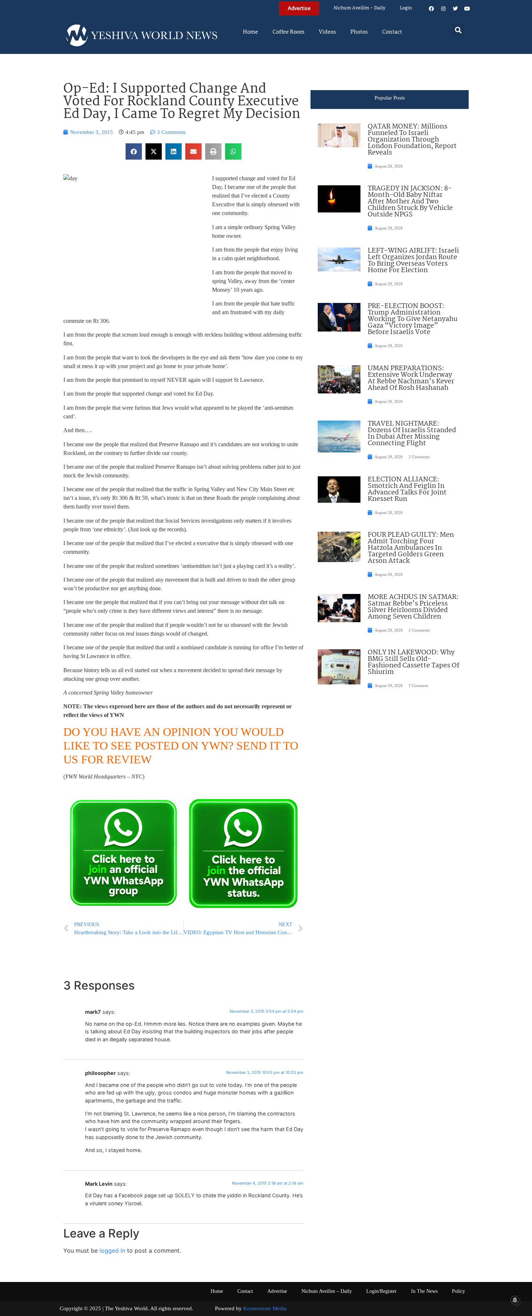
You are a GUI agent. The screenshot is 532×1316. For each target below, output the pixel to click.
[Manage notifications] (515, 1300)
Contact (392, 32)
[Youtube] (467, 9)
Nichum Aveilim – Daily (359, 8)
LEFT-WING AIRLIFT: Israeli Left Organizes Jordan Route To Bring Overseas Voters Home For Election (413, 260)
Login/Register (381, 1291)
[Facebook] (431, 9)
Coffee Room (288, 32)
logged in (112, 1250)
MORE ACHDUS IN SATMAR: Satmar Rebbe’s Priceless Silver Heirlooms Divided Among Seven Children (413, 607)
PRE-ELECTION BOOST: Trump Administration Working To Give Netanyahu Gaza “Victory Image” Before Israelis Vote (412, 319)
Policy (458, 1291)
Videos (327, 32)
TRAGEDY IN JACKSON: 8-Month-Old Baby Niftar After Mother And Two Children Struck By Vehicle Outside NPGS (410, 201)
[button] (458, 30)
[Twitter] (455, 9)
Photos (359, 32)
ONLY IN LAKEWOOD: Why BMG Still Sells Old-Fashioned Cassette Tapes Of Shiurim (413, 662)
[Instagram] (443, 9)
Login (406, 8)
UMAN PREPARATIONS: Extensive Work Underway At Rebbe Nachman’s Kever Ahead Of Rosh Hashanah (411, 378)
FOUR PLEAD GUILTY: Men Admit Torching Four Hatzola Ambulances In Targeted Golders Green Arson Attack (411, 548)
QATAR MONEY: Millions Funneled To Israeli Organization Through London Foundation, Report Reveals (412, 139)
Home (250, 32)
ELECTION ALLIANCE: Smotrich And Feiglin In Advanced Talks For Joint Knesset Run (407, 489)
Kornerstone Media (265, 1308)
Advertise (277, 1291)
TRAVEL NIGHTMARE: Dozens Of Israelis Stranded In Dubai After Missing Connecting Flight (412, 433)
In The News (424, 1291)
